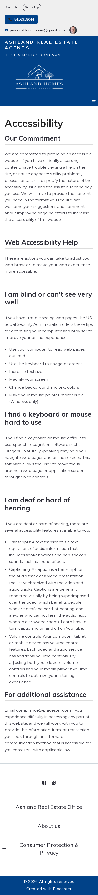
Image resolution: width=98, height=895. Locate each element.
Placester (62, 888)
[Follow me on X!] (53, 783)
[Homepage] (39, 78)
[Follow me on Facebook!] (44, 783)
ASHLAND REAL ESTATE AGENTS (43, 45)
